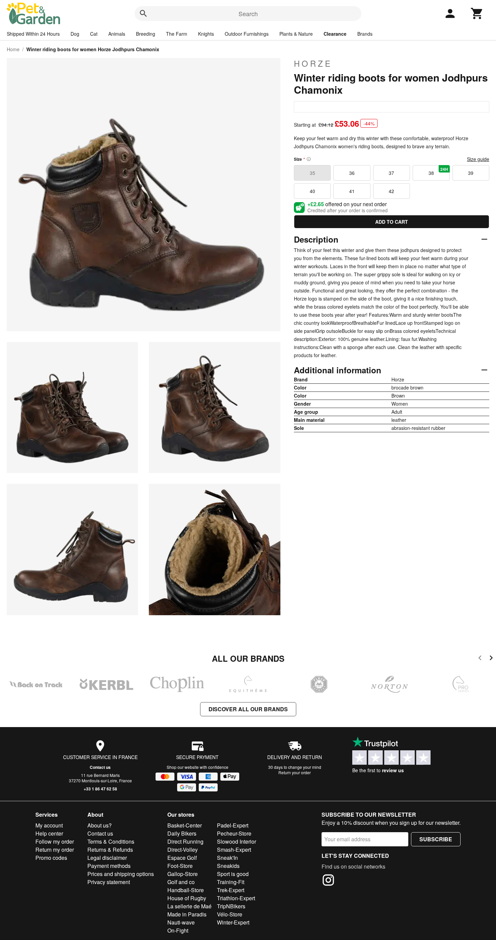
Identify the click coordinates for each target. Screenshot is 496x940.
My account (49, 825)
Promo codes (51, 857)
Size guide (478, 159)
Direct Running (185, 841)
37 (391, 172)
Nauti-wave (181, 922)
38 (438, 171)
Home (13, 49)
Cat (94, 33)
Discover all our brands (248, 709)
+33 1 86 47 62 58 (100, 789)
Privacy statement (108, 882)
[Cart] (477, 13)
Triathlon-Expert (236, 898)
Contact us (100, 767)
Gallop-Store (182, 874)
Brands (365, 33)
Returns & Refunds (110, 849)
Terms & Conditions (110, 841)
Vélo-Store (229, 914)
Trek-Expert (230, 890)
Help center (49, 833)
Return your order (294, 772)
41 (352, 191)
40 (312, 191)
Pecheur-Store (234, 833)
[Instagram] (328, 881)
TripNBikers (231, 906)
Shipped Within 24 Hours (33, 33)
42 (391, 191)
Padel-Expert (232, 825)
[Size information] (308, 159)
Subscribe (435, 839)
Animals (116, 33)
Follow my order (54, 841)
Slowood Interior (236, 841)
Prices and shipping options (120, 874)
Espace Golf (182, 857)
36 (352, 172)
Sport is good (233, 874)
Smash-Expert (234, 849)
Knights (206, 33)
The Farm (176, 33)
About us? (99, 825)
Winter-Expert (233, 922)
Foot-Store (180, 866)
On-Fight (177, 930)
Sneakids (228, 866)
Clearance (335, 33)
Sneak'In (227, 857)
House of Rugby (186, 898)
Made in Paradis (186, 914)
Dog (75, 33)
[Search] (143, 13)
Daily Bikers (181, 833)
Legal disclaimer (107, 857)
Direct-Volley (182, 849)
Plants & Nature (296, 33)
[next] (491, 659)
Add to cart (391, 221)
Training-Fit (230, 882)
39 (470, 172)
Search (248, 13)
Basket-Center (184, 825)
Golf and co (181, 882)
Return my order (54, 849)
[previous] (480, 659)
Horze (313, 63)
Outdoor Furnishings (247, 33)
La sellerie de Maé (189, 906)
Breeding (145, 33)
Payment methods (109, 866)
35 (312, 172)
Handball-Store (185, 890)
